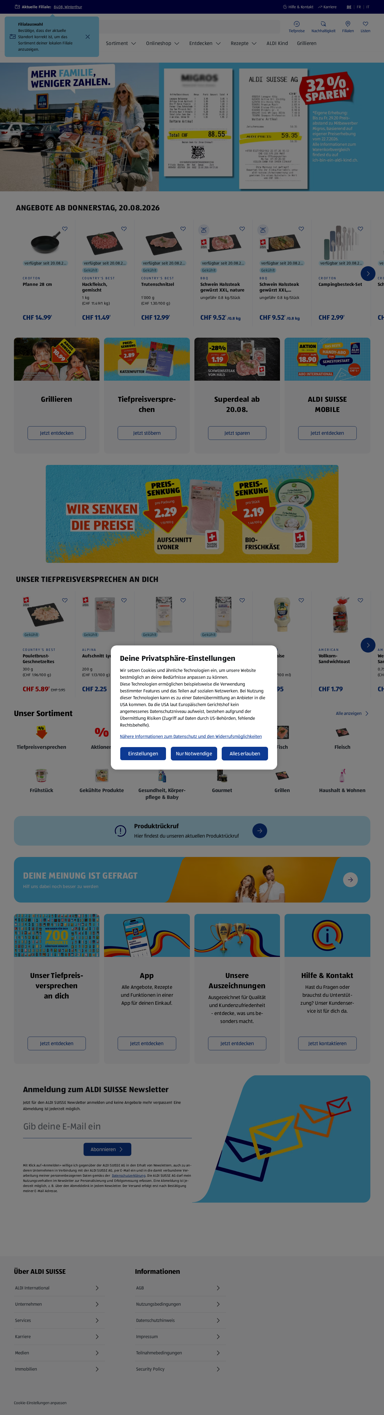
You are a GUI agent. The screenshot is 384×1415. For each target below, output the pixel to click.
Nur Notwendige (194, 753)
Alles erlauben (245, 753)
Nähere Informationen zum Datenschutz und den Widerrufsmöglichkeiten (191, 736)
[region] (194, 707)
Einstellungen (143, 753)
